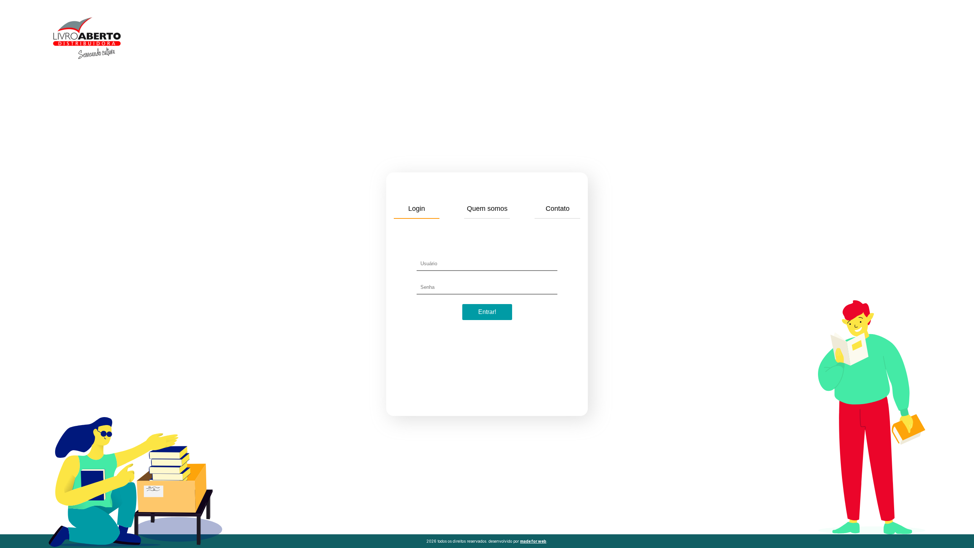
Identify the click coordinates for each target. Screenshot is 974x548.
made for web (533, 541)
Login (416, 208)
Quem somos (487, 208)
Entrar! (487, 312)
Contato (558, 208)
